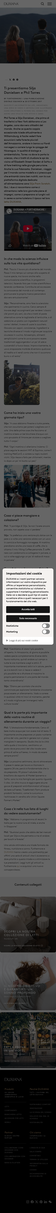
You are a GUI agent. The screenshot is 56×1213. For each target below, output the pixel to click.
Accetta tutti (28, 609)
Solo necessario (28, 618)
